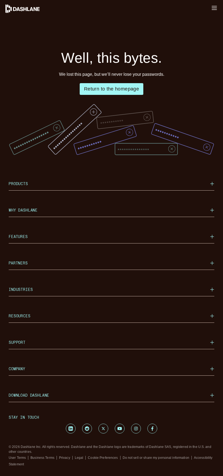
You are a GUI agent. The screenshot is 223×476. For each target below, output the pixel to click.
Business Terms (42, 458)
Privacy (64, 458)
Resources (19, 316)
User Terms (17, 458)
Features (18, 236)
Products (18, 183)
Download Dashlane (29, 395)
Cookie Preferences (103, 458)
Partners (18, 263)
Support (17, 342)
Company (17, 368)
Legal (79, 458)
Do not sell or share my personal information (156, 458)
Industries (21, 289)
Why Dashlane (23, 210)
